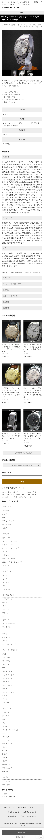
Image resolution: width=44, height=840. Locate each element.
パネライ (5, 552)
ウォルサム (6, 627)
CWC (4, 654)
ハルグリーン (7, 682)
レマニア (5, 609)
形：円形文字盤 (9, 97)
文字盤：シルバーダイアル (13, 99)
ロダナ (4, 761)
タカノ (4, 586)
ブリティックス (8, 692)
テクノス (5, 602)
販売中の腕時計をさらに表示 (22, 465)
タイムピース (6, 25)
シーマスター (31, 494)
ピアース (5, 740)
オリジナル (6, 785)
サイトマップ (35, 807)
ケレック (5, 737)
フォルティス (7, 671)
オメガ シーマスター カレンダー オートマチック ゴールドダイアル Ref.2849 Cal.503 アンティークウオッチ (11, 392)
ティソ (4, 616)
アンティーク (19, 492)
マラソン (5, 664)
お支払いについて (29, 812)
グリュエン (6, 719)
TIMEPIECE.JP (10, 7)
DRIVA (4, 754)
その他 (5, 777)
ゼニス (4, 528)
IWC (4, 517)
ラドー (4, 606)
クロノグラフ (31, 492)
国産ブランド (8, 571)
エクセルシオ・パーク (10, 644)
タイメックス (7, 678)
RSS (5, 794)
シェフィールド (8, 675)
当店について (9, 807)
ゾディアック (7, 599)
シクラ (4, 696)
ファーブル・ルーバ (9, 623)
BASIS (4, 750)
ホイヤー (5, 702)
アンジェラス (7, 768)
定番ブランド (15, 25)
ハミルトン (6, 637)
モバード (5, 620)
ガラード (5, 757)
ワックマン (6, 661)
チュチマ (5, 699)
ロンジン (5, 565)
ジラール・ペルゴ (8, 545)
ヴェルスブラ (7, 744)
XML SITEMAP (9, 796)
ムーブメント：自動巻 (12, 94)
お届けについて (13, 812)
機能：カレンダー (10, 102)
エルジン (5, 712)
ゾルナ (4, 689)
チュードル (6, 524)
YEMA (4, 726)
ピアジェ (5, 555)
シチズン (5, 582)
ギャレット (6, 657)
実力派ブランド (8, 595)
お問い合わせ (20, 837)
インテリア (6, 781)
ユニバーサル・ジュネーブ (12, 562)
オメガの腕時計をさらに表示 (22, 453)
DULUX (5, 771)
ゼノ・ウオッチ (8, 685)
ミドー (4, 630)
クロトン (5, 641)
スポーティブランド (10, 650)
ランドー (5, 747)
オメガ (23, 25)
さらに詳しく (13, 86)
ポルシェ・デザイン (9, 559)
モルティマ (6, 764)
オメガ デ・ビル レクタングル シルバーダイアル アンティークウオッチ (11, 436)
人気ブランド (8, 534)
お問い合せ (12, 816)
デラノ (4, 723)
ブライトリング (8, 521)
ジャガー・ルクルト (9, 541)
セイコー (6, 494)
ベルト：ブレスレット (12, 92)
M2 (3, 668)
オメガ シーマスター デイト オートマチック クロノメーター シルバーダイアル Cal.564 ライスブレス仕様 (32, 392)
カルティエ (6, 538)
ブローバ (5, 613)
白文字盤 (14, 497)
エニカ (4, 733)
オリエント (6, 589)
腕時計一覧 (22, 807)
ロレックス (7, 492)
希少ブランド (8, 708)
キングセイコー (18, 494)
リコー (4, 575)
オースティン (7, 716)
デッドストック (25, 497)
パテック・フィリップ (10, 548)
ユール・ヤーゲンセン (10, 730)
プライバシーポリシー (28, 816)
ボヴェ (4, 634)
